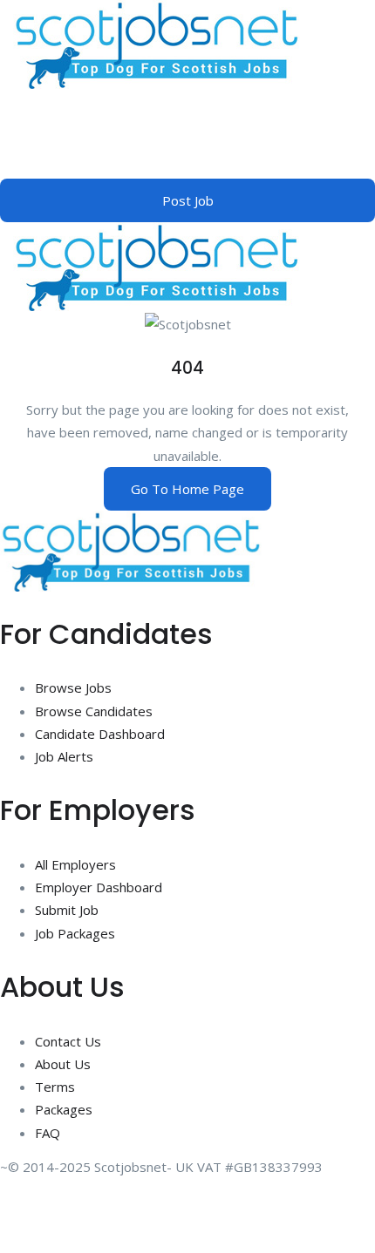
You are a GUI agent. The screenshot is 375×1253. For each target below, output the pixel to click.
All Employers (75, 864)
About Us (63, 1064)
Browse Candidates (94, 711)
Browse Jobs (73, 687)
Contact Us (68, 1041)
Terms (55, 1086)
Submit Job (67, 909)
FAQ (47, 1132)
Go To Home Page (187, 489)
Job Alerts (64, 756)
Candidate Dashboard (100, 733)
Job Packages (75, 933)
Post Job (188, 200)
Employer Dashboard (98, 887)
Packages (63, 1109)
